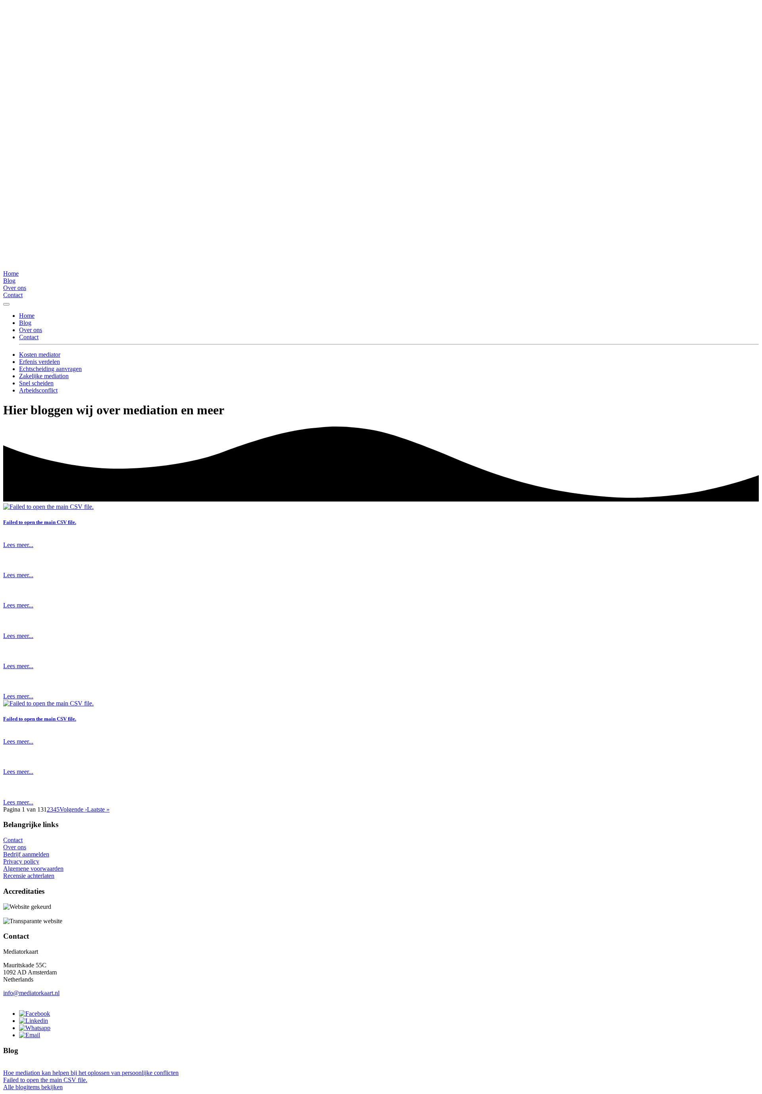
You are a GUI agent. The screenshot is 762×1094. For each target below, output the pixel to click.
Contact (13, 295)
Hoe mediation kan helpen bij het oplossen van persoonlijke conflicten (91, 1072)
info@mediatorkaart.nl (31, 993)
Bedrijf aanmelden (26, 854)
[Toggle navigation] (6, 304)
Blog (9, 280)
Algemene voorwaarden (33, 868)
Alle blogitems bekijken (33, 1087)
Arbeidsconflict (38, 390)
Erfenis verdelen (39, 361)
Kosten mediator (39, 354)
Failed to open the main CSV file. (39, 522)
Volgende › (73, 809)
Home (11, 273)
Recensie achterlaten (28, 875)
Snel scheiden (36, 383)
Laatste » (98, 809)
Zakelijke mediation (44, 376)
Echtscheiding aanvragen (50, 368)
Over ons (14, 287)
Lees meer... (18, 544)
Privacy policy (21, 861)
